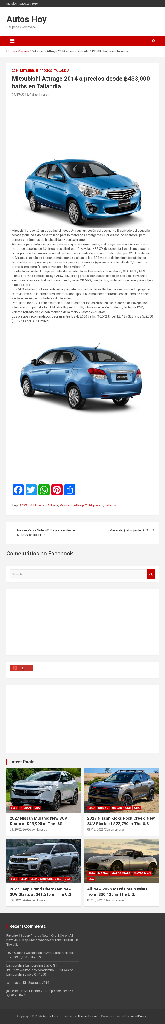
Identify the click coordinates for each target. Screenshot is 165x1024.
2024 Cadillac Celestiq (21, 953)
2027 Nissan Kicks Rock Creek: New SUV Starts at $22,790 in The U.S (121, 821)
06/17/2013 (20, 94)
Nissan (26, 808)
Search (151, 574)
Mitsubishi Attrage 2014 (76, 505)
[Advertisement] (82, 126)
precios (98, 505)
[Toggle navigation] (12, 41)
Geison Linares (39, 94)
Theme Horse (87, 1016)
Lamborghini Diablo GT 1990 (26, 974)
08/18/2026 (18, 900)
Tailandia (61, 70)
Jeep (24, 879)
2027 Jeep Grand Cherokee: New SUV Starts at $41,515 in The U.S (40, 892)
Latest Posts (22, 761)
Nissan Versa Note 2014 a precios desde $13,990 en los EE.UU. (46, 532)
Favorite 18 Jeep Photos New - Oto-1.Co (35, 936)
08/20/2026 (18, 829)
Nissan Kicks (121, 808)
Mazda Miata (121, 873)
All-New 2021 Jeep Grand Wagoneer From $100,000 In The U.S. (42, 940)
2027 (14, 808)
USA (37, 808)
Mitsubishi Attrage (45, 505)
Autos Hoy (26, 19)
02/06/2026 (95, 900)
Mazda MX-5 (142, 873)
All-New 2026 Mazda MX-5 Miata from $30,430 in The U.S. (117, 892)
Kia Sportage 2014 (36, 983)
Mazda (103, 873)
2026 (92, 873)
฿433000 (26, 505)
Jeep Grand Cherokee (46, 879)
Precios (45, 70)
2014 (15, 70)
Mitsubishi (29, 70)
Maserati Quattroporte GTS (129, 530)
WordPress (138, 1016)
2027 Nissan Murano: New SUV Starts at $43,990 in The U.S (38, 821)
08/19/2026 (95, 829)
